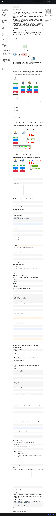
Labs (11, 3)
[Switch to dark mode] (30, 1)
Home (3, 3)
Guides (6, 3)
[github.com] (50, 514)
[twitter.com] (48, 514)
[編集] (42, 7)
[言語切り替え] (32, 1)
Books (8, 3)
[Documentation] (2, 1)
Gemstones (14, 3)
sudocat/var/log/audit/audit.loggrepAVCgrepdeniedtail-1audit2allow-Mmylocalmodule (28, 469)
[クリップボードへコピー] (42, 179)
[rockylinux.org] (53, 514)
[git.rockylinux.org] (52, 514)
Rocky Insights (27, 3)
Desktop (18, 3)
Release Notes (22, 3)
